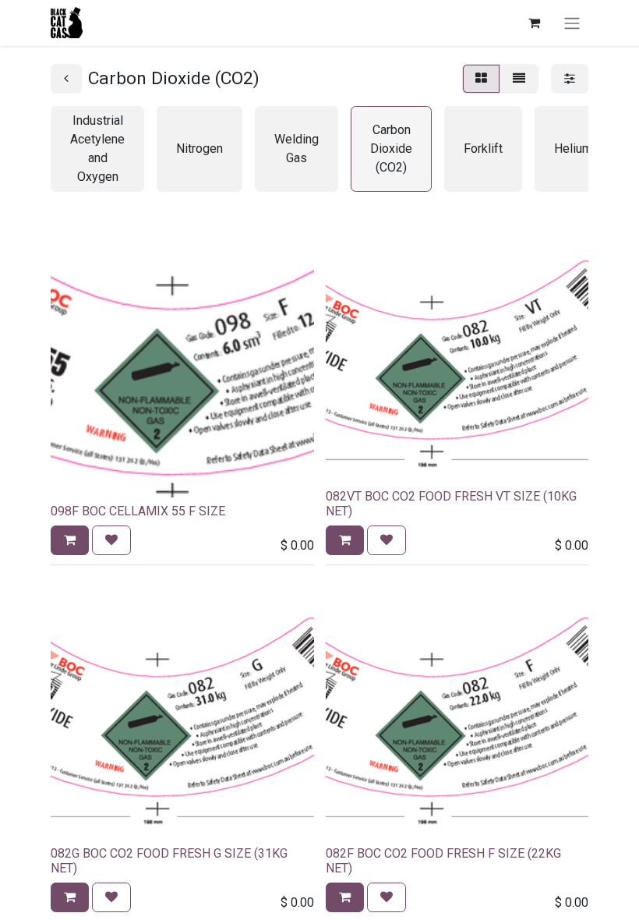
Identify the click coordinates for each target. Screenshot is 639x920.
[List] (519, 79)
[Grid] (481, 79)
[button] (70, 540)
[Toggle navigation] (572, 23)
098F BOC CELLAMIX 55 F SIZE (138, 511)
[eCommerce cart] (533, 22)
